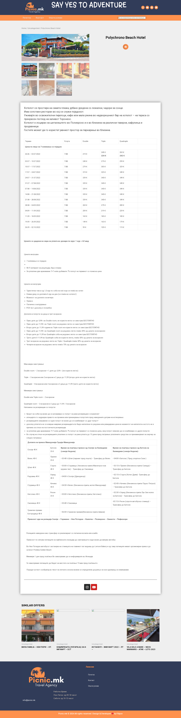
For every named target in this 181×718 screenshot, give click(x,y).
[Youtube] (147, 7)
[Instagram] (143, 7)
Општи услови (55, 18)
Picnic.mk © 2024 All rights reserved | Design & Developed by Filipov (90, 713)
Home (24, 28)
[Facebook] (152, 7)
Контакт (40, 18)
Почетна (27, 18)
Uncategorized (34, 28)
